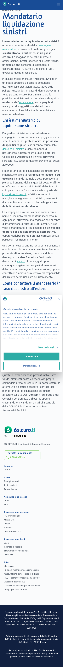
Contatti (8, 469)
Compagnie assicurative (15, 589)
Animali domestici (12, 531)
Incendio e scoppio (13, 546)
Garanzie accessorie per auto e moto (22, 585)
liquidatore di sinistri (14, 194)
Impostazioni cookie (27, 650)
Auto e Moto (10, 489)
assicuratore (26, 102)
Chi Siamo (9, 566)
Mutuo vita (9, 519)
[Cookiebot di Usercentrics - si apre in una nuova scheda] (39, 299)
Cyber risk (8, 554)
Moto (6, 504)
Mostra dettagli (46, 347)
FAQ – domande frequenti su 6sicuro (22, 577)
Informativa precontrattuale (32, 653)
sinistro (21, 261)
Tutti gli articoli (11, 481)
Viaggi (7, 523)
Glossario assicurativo (14, 581)
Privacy (12, 650)
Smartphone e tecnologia (16, 550)
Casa (6, 542)
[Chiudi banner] (59, 299)
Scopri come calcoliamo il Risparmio (36, 656)
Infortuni (8, 527)
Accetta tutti (31, 356)
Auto (6, 500)
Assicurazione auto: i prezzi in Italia (21, 573)
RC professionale (12, 515)
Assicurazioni (10, 485)
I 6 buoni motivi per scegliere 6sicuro (22, 570)
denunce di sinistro (13, 149)
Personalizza (29, 365)
